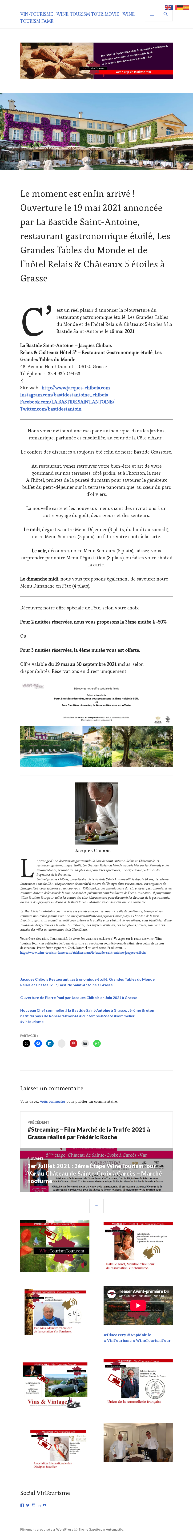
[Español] (186, 7)
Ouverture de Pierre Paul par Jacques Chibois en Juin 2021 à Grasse (78, 997)
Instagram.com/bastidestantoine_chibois (64, 395)
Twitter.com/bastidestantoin (50, 409)
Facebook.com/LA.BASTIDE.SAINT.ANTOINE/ (67, 402)
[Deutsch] (180, 7)
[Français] (174, 7)
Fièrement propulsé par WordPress (46, 1529)
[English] (168, 7)
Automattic (114, 1529)
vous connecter (52, 1101)
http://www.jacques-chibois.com (76, 388)
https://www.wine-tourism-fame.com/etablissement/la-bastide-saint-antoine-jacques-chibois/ (83, 953)
